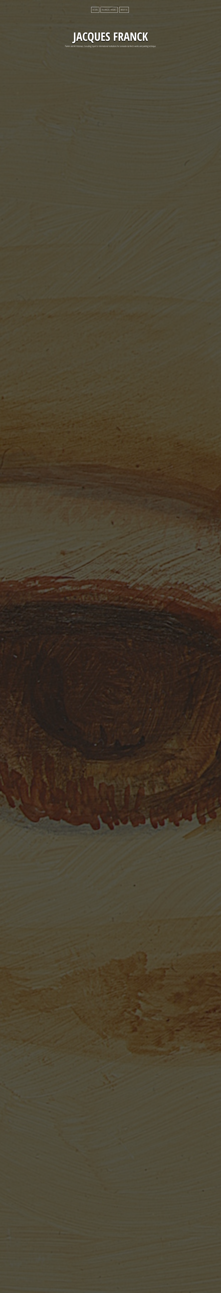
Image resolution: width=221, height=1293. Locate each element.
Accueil (95, 9)
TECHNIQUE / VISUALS (109, 9)
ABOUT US (124, 9)
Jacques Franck (110, 36)
